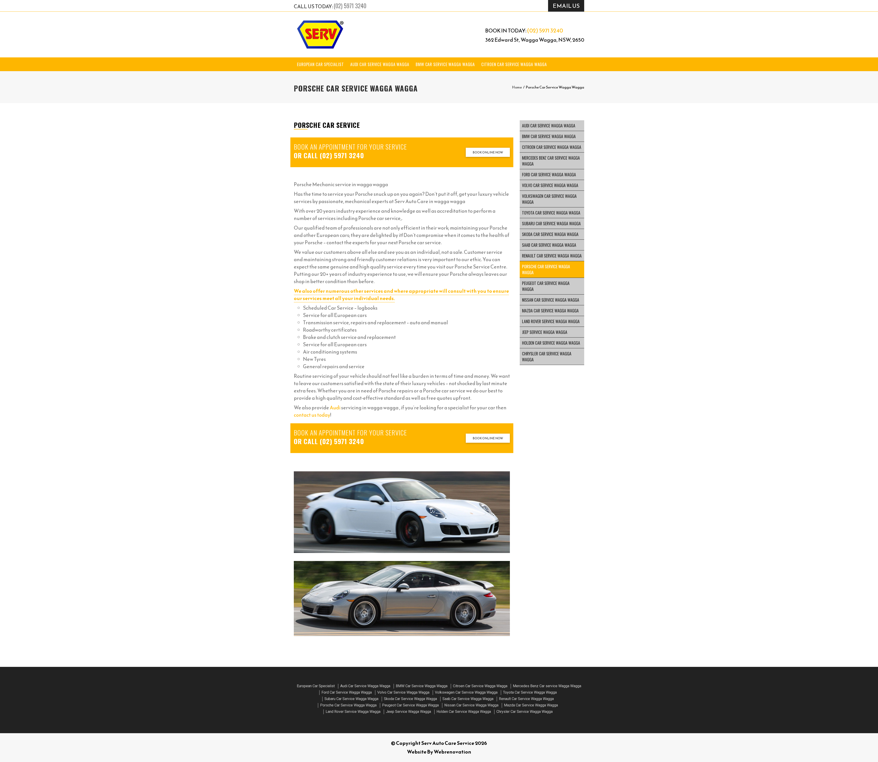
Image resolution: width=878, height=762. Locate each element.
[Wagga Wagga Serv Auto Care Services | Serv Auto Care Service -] (320, 34)
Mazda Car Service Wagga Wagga (550, 311)
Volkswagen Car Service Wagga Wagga (549, 199)
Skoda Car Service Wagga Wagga (550, 234)
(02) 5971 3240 (350, 5)
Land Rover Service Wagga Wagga (551, 321)
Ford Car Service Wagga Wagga (549, 174)
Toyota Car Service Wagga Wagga (551, 213)
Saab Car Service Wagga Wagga (549, 245)
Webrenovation (452, 752)
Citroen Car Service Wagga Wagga (514, 64)
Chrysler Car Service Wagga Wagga (546, 356)
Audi (335, 407)
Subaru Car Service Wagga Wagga (551, 223)
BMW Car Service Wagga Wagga (445, 64)
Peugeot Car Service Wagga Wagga (546, 286)
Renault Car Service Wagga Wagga (552, 256)
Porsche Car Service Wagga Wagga (546, 269)
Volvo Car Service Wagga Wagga (550, 185)
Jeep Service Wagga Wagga (544, 332)
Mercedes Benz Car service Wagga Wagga (551, 161)
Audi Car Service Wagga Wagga (379, 64)
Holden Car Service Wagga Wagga (551, 343)
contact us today (312, 415)
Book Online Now (488, 152)
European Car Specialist (320, 64)
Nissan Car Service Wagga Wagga (550, 300)
